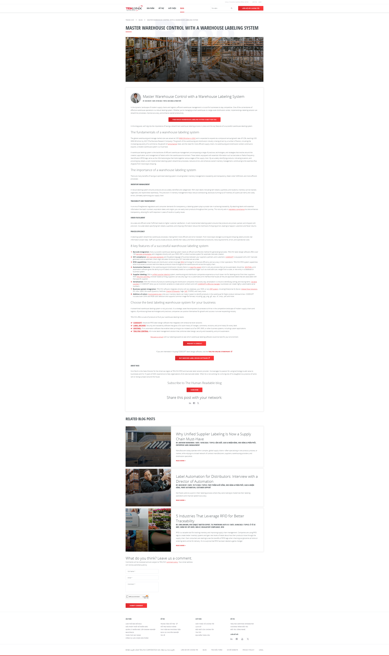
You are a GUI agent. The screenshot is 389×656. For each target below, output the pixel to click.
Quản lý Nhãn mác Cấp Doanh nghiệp (140, 629)
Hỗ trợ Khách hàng (168, 627)
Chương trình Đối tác (239, 627)
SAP (185, 291)
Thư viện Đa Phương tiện (171, 629)
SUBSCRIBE (194, 390)
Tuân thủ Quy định (133, 635)
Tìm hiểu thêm (216, 650)
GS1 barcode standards (155, 257)
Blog (141, 20)
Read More (180, 545)
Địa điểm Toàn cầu (203, 635)
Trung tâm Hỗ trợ (168, 624)
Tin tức (198, 632)
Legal (261, 650)
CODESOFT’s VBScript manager (209, 284)
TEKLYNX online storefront (219, 352)
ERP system (214, 289)
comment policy (172, 562)
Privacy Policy (248, 650)
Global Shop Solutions (249, 289)
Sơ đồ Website (232, 650)
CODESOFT (229, 257)
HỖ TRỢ (161, 8)
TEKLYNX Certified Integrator (242, 624)
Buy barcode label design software (193, 358)
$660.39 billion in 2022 (187, 138)
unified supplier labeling (161, 274)
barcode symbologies (143, 254)
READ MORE (180, 461)
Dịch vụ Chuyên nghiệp (170, 632)
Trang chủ (130, 20)
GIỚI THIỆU (172, 8)
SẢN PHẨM (150, 8)
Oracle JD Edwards (173, 291)
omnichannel (172, 144)
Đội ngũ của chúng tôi (205, 629)
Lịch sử (198, 627)
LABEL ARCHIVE (139, 325)
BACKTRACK (130, 632)
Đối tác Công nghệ (237, 629)
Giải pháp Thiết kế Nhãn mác (137, 627)
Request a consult (157, 337)
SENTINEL (248, 267)
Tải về (163, 635)
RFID (182, 262)
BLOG (182, 8)
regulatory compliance (237, 209)
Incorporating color (155, 294)
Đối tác (255, 2)
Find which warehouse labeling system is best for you (194, 120)
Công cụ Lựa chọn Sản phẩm (137, 638)
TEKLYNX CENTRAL (143, 277)
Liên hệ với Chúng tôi (250, 8)
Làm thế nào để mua (134, 624)
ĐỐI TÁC (232, 619)
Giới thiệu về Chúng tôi (205, 624)
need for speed (195, 267)
